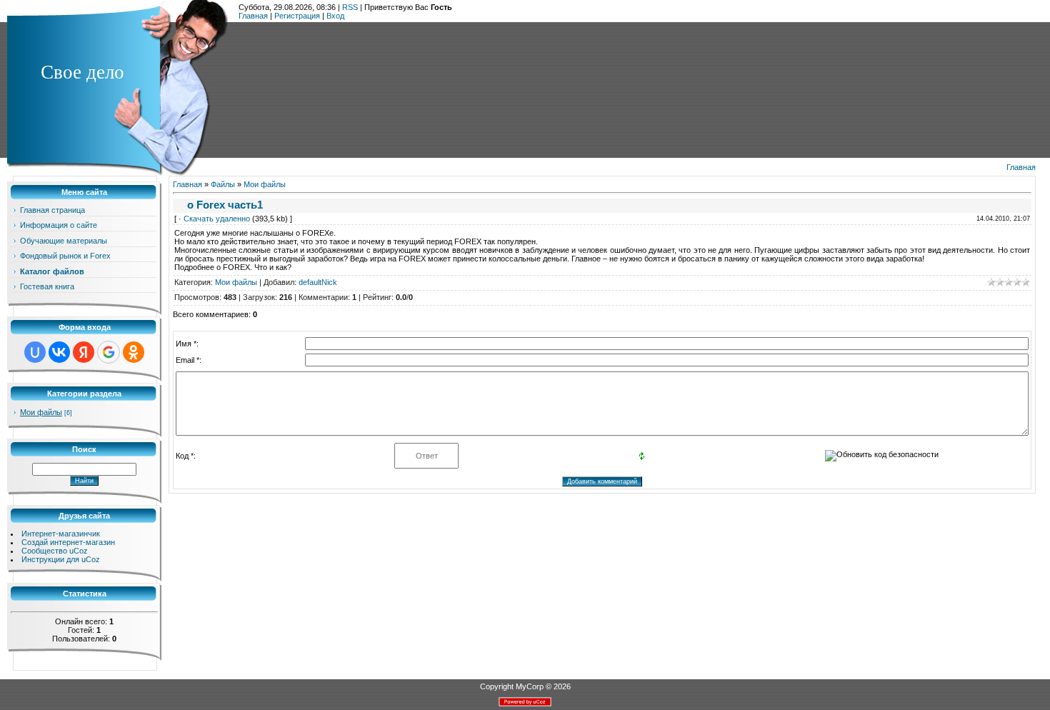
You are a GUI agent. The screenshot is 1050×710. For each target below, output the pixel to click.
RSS (350, 7)
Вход (335, 15)
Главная (253, 15)
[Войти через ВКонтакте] (59, 352)
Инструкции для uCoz (60, 559)
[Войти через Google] (108, 352)
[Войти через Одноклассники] (133, 352)
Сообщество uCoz (54, 550)
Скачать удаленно (217, 218)
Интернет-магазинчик (60, 533)
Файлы (223, 184)
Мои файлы (41, 412)
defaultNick (318, 282)
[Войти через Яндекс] (83, 352)
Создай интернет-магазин (68, 542)
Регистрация (297, 15)
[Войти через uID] (35, 352)
